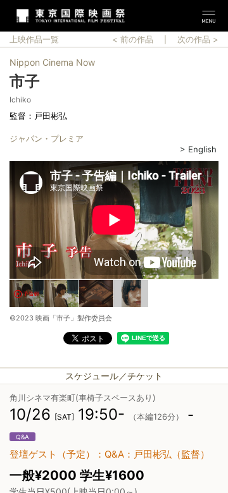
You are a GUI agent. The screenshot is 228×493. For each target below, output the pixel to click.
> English (198, 149)
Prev (9, 221)
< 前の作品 (132, 39)
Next (218, 221)
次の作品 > (197, 39)
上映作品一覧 (34, 39)
